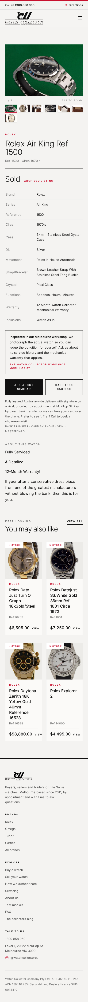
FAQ (8, 912)
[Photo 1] (11, 109)
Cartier (10, 843)
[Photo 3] (37, 109)
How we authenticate (21, 884)
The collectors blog (19, 919)
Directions (76, 5)
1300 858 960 (15, 939)
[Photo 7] (11, 118)
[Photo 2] (24, 109)
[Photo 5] (64, 109)
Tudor (9, 836)
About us (12, 898)
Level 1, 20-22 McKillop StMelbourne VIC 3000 (24, 948)
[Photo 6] (77, 109)
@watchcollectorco (24, 957)
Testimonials (14, 905)
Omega (10, 829)
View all (75, 521)
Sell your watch (16, 877)
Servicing (12, 891)
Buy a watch (14, 870)
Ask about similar (24, 387)
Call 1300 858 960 (64, 387)
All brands (12, 850)
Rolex (10, 134)
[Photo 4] (51, 109)
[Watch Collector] (24, 18)
